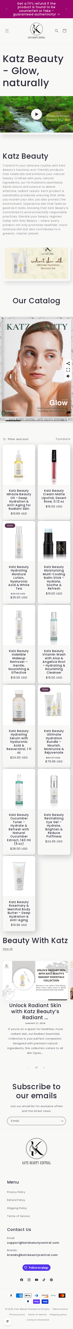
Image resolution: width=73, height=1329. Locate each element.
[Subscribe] (62, 1121)
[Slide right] (44, 1068)
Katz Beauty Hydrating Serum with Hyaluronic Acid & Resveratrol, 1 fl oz (19, 741)
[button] (7, 31)
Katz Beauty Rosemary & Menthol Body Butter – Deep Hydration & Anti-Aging (19, 911)
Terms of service (37, 1314)
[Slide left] (29, 1068)
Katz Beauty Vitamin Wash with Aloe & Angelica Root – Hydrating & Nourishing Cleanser (54, 661)
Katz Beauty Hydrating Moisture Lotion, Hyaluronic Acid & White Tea (18, 577)
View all (8, 949)
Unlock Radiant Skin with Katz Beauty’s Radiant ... (35, 1012)
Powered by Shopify (39, 1309)
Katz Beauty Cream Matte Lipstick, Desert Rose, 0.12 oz (54, 496)
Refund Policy (16, 1200)
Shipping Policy (17, 1208)
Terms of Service (18, 1216)
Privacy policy (17, 1314)
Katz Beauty (20, 1309)
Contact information (38, 1319)
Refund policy (60, 1309)
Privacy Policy (16, 1192)
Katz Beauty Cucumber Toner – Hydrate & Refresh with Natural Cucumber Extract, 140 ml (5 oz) (19, 829)
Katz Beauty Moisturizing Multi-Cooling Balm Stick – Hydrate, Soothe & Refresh (54, 577)
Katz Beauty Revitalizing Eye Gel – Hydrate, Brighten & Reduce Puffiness (54, 825)
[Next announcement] (66, 9)
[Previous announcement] (6, 9)
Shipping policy (58, 1314)
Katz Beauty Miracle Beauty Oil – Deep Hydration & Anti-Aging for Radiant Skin (19, 499)
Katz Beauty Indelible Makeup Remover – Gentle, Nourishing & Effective (19, 661)
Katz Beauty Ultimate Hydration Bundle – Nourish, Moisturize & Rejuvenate (54, 741)
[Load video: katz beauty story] (36, 114)
